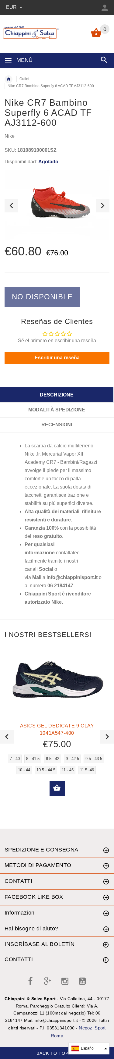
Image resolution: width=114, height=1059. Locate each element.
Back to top (53, 1053)
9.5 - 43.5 (93, 758)
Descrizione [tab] (57, 394)
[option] (57, 205)
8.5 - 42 (52, 758)
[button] (88, 1048)
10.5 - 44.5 (45, 770)
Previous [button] (11, 205)
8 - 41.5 (33, 758)
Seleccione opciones (57, 788)
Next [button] (102, 205)
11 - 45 (68, 770)
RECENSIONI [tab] (56, 424)
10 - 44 (24, 770)
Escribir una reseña (57, 357)
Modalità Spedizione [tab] (56, 409)
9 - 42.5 (72, 758)
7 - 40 (15, 758)
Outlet (24, 79)
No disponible (42, 297)
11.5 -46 (87, 770)
